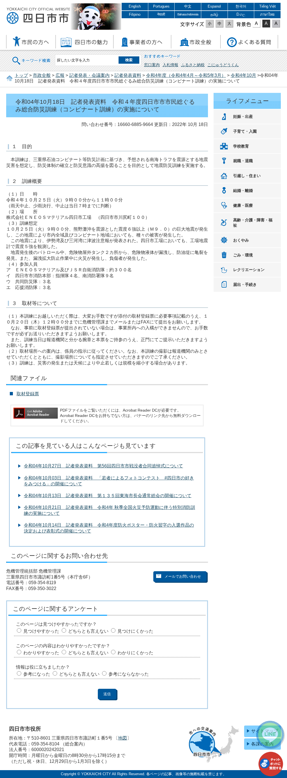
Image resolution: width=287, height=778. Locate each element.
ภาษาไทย (267, 14)
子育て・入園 (245, 131)
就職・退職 (243, 161)
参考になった (36, 674)
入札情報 (170, 65)
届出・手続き (245, 284)
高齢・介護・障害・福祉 (252, 223)
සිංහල (240, 14)
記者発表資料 (127, 75)
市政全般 (42, 75)
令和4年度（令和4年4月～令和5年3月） (186, 75)
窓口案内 (152, 65)
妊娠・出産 (243, 116)
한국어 (240, 6)
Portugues (161, 6)
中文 (187, 6)
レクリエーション (249, 269)
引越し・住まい (247, 175)
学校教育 (241, 146)
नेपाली (161, 14)
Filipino (134, 14)
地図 (122, 738)
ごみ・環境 (243, 255)
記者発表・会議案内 (89, 75)
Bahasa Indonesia (187, 14)
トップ (21, 75)
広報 (59, 75)
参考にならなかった (128, 674)
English (135, 6)
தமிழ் (214, 14)
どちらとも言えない (88, 631)
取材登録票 (28, 393)
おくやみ (241, 240)
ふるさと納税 (193, 65)
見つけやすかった (41, 631)
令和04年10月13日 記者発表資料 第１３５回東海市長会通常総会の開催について (107, 495)
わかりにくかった (135, 652)
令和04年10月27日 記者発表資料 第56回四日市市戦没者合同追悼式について (103, 465)
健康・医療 (243, 205)
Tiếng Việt (267, 6)
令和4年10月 (243, 75)
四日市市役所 (38, 16)
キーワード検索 (31, 57)
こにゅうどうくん (223, 65)
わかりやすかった (41, 652)
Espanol (214, 6)
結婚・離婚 (243, 190)
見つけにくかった (135, 631)
